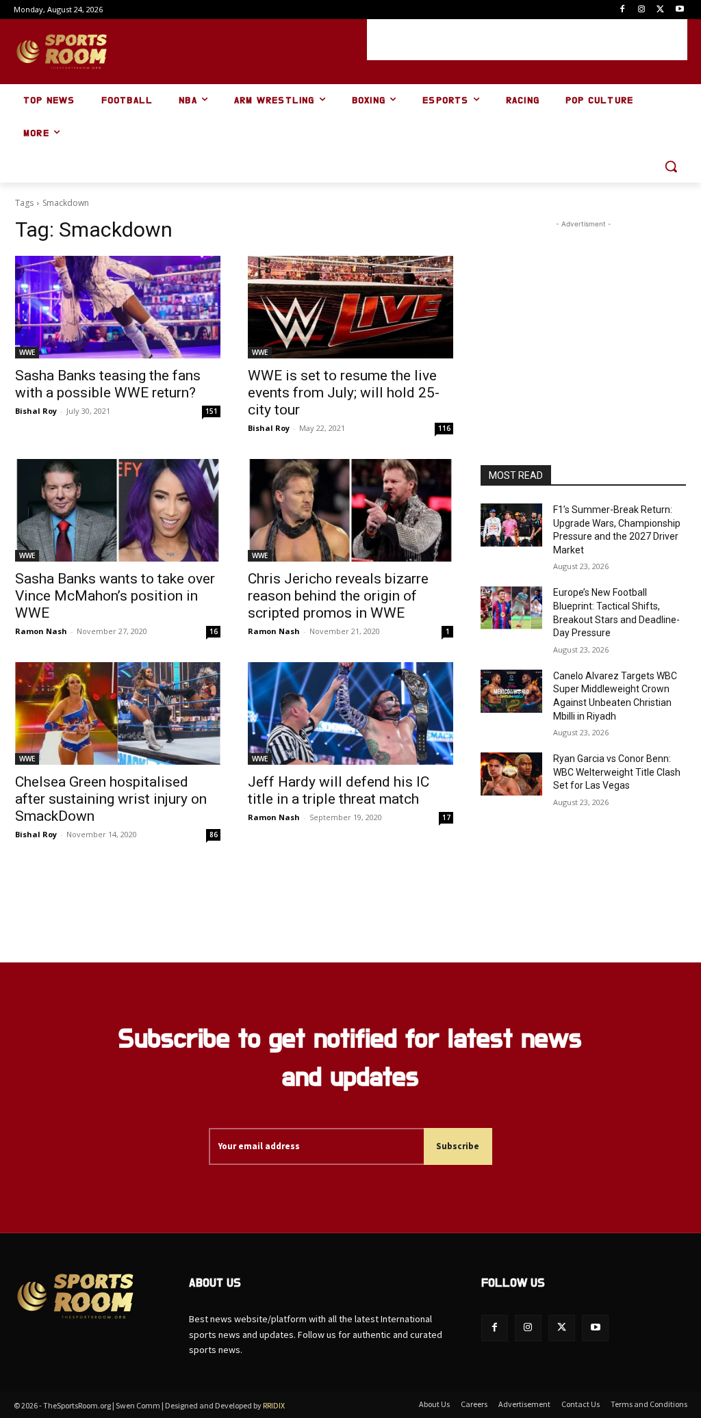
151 (211, 411)
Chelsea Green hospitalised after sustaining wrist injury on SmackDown (111, 799)
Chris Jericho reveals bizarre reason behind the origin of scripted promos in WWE (338, 595)
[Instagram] (642, 10)
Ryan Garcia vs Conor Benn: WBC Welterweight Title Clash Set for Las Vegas (616, 772)
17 (446, 817)
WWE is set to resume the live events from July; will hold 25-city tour (343, 392)
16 (213, 631)
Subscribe (457, 1146)
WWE (27, 352)
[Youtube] (679, 10)
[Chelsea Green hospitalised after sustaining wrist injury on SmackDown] (117, 713)
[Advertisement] (527, 39)
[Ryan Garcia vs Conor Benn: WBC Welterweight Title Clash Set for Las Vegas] (511, 774)
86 (213, 834)
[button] (670, 166)
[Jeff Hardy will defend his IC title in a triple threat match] (350, 713)
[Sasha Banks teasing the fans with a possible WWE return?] (117, 307)
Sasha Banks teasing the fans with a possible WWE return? (108, 384)
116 (444, 428)
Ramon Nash (41, 631)
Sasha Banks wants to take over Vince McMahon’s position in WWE (115, 595)
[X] (660, 10)
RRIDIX (274, 1405)
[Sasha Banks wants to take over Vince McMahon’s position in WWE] (117, 510)
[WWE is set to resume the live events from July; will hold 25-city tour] (350, 307)
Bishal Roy (36, 411)
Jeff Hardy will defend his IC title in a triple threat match (338, 790)
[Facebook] (622, 10)
